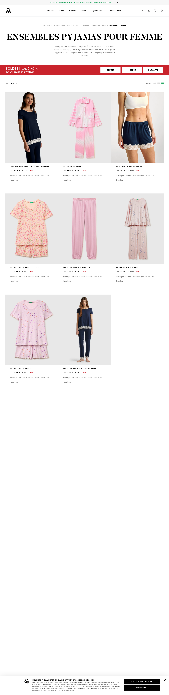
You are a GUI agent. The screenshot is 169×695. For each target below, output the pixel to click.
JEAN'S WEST (98, 11)
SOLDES (50, 11)
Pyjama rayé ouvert (72, 166)
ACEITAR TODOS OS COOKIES (142, 681)
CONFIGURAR (141, 688)
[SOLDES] (84, 70)
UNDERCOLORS (115, 11)
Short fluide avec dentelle (129, 166)
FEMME (61, 11)
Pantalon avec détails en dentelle (79, 368)
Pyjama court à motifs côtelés (24, 267)
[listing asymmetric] (154, 83)
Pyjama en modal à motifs (128, 267)
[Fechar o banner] (165, 680)
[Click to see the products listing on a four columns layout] (158, 83)
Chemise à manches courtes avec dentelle (29, 166)
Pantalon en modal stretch (76, 267)
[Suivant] (117, 2)
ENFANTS (84, 11)
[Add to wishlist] (8, 95)
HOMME (72, 11)
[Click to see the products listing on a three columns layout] (162, 83)
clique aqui (70, 690)
